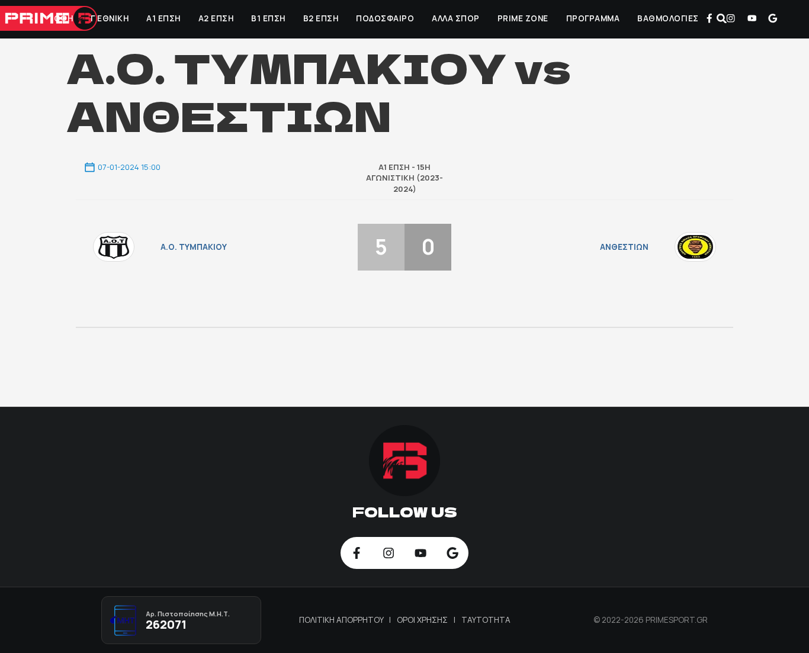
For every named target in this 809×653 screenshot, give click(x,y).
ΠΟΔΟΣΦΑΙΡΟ (385, 18)
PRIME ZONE (522, 18)
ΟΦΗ (63, 18)
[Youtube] (751, 18)
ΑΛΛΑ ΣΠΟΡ (456, 18)
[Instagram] (730, 18)
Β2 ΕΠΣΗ (321, 18)
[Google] (773, 18)
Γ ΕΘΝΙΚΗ (110, 18)
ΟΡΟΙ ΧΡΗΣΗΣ (423, 620)
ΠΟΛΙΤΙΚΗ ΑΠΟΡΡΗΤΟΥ (342, 620)
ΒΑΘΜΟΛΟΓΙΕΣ (668, 18)
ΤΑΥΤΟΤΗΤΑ (486, 620)
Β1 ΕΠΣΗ (268, 18)
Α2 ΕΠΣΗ (216, 18)
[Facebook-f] (709, 18)
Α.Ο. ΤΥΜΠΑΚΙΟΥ (193, 247)
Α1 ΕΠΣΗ (163, 18)
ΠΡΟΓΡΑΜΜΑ (593, 18)
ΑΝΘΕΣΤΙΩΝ (624, 247)
